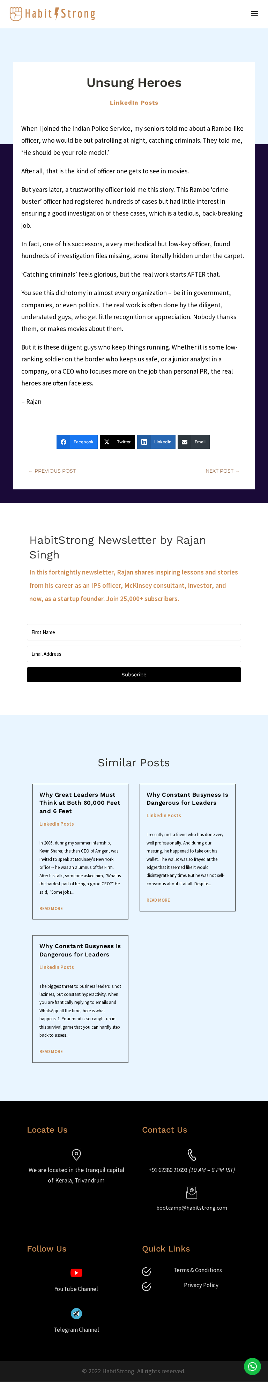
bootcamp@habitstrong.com (191, 1207)
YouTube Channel (76, 1289)
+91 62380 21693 (168, 1170)
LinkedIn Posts (134, 102)
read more (51, 908)
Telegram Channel (76, 1330)
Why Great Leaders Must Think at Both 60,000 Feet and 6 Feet (79, 803)
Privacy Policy (201, 1285)
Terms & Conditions (197, 1270)
